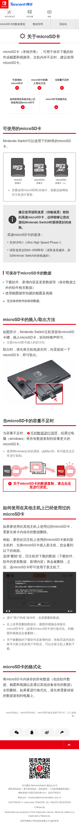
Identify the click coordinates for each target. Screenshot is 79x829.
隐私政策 (43, 788)
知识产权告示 (54, 792)
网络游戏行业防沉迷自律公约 (32, 792)
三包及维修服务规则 (59, 788)
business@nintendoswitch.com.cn (44, 797)
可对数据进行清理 (43, 432)
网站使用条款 (14, 788)
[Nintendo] (21, 4)
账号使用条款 (30, 788)
